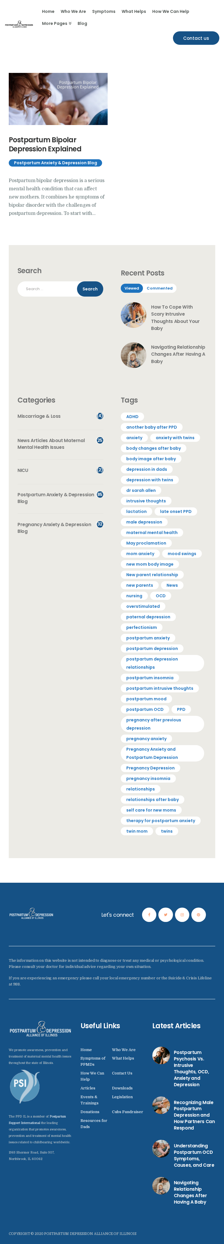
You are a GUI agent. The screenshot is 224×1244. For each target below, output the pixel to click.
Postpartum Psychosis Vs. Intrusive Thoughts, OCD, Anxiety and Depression (191, 1068)
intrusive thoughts (146, 501)
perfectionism (141, 627)
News (172, 585)
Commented (160, 288)
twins (167, 831)
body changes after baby (153, 448)
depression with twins (149, 480)
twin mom (137, 831)
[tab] (132, 288)
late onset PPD (176, 511)
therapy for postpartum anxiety (160, 821)
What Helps (123, 1058)
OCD (161, 596)
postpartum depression (152, 648)
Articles (87, 1088)
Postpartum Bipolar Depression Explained (45, 144)
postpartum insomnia (150, 678)
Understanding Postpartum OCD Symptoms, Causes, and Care (194, 1155)
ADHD (132, 417)
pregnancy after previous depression (153, 724)
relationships (140, 789)
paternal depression (148, 617)
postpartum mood (146, 699)
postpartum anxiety (148, 638)
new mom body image (150, 564)
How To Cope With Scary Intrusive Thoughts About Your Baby (175, 318)
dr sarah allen (141, 490)
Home (86, 1050)
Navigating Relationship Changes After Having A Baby (178, 354)
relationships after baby (152, 799)
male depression (144, 522)
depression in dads (146, 469)
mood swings (182, 554)
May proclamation (146, 543)
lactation (136, 511)
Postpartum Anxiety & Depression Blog (55, 163)
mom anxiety (140, 554)
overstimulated (143, 606)
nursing (134, 596)
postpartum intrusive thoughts (159, 688)
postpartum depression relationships (152, 663)
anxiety (134, 438)
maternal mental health (152, 532)
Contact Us (122, 1073)
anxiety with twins (175, 438)
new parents (139, 585)
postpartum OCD (145, 709)
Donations (89, 1112)
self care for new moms (151, 810)
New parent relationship (152, 575)
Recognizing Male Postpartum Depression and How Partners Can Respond (194, 1115)
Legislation (122, 1097)
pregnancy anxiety (146, 739)
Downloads (122, 1088)
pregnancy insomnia (148, 778)
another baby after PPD (151, 427)
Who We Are (124, 1050)
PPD (181, 709)
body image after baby (151, 459)
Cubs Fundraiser (127, 1112)
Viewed (132, 288)
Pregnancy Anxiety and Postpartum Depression (152, 753)
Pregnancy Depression (150, 768)
